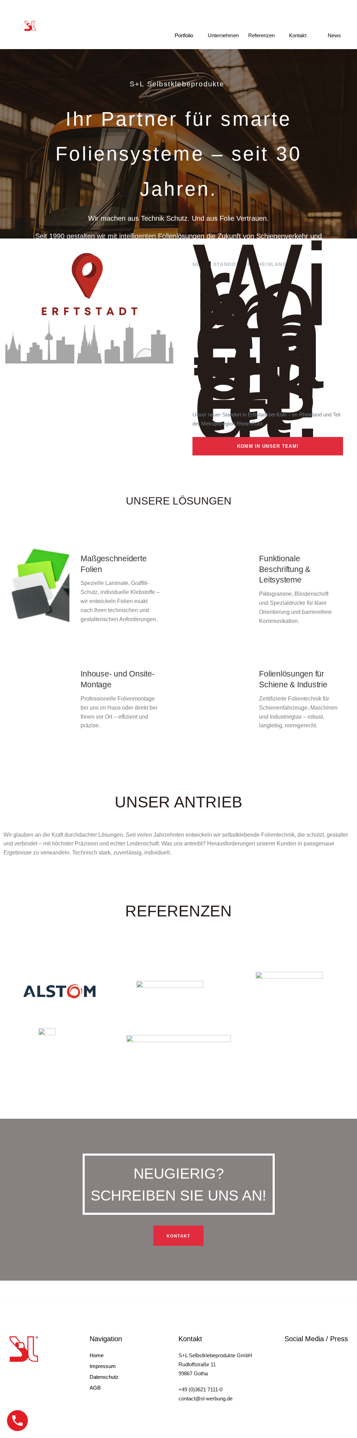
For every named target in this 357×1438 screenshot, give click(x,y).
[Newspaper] (301, 1353)
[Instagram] (289, 1353)
